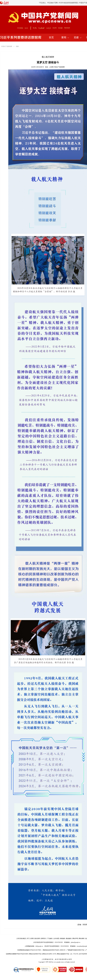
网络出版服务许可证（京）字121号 (67, 954)
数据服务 (69, 938)
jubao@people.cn (75, 942)
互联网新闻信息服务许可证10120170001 (29, 950)
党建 (76, 37)
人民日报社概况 (21, 938)
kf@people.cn (39, 946)
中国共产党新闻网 (6, 46)
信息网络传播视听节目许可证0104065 (17, 954)
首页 (51, 37)
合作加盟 (56, 938)
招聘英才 (43, 938)
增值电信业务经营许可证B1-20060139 (54, 950)
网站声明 (75, 938)
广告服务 (50, 938)
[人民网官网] (4, 4)
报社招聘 (37, 938)
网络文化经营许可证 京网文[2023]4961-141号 (42, 954)
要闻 (63, 37)
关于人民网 (30, 938)
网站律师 (81, 938)
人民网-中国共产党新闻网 (57, 67)
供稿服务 (62, 938)
